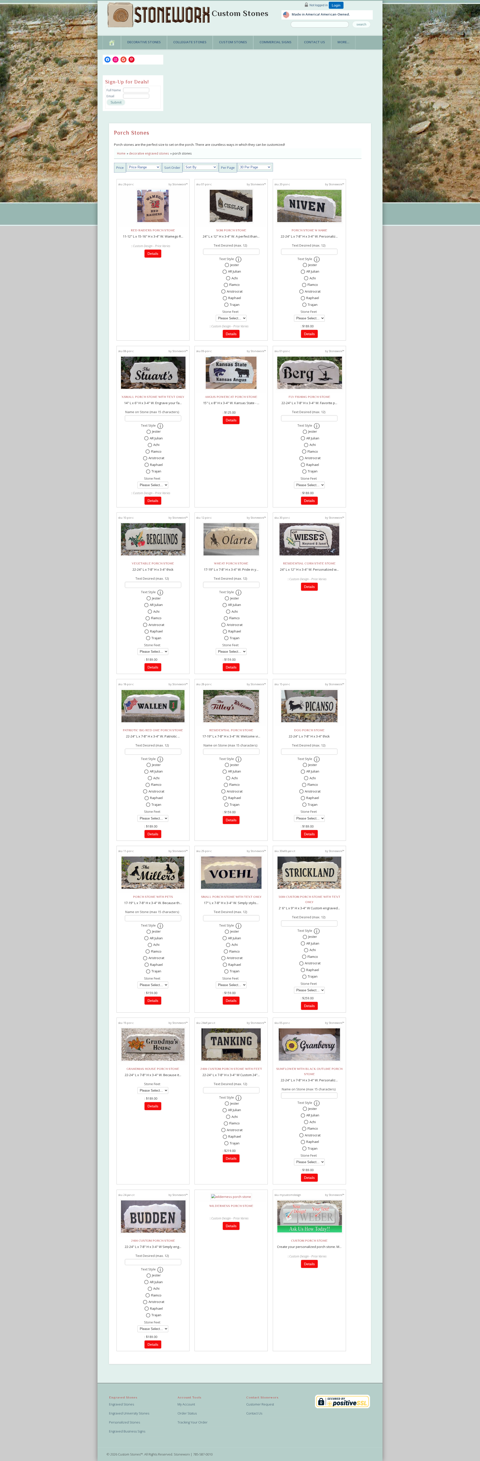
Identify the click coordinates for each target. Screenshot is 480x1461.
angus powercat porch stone (231, 397)
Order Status (187, 1413)
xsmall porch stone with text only (153, 397)
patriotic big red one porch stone (153, 730)
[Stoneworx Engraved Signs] (159, 13)
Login (336, 5)
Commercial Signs (276, 42)
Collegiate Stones (189, 42)
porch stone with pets (153, 897)
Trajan (235, 304)
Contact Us (314, 42)
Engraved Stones (121, 1404)
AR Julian (234, 271)
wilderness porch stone (231, 1206)
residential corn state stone (309, 563)
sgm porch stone (231, 230)
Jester (234, 265)
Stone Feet (230, 311)
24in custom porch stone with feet (231, 1069)
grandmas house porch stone (152, 1069)
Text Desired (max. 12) (230, 245)
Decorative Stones (144, 42)
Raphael (234, 298)
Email (110, 96)
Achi (235, 278)
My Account (186, 1404)
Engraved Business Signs (127, 1431)
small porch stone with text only (231, 897)
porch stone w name (309, 230)
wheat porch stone (231, 563)
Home (121, 153)
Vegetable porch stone (153, 563)
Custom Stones (240, 13)
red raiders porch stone (153, 230)
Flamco (234, 284)
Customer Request (260, 1404)
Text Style (226, 259)
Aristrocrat (234, 291)
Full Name (113, 90)
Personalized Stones (124, 1422)
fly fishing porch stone (309, 397)
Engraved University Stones (129, 1413)
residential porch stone (231, 730)
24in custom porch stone (153, 1240)
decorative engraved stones (149, 153)
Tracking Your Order (193, 1422)
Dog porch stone (309, 730)
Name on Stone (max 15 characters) (152, 412)
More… (343, 42)
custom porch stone (309, 1240)
